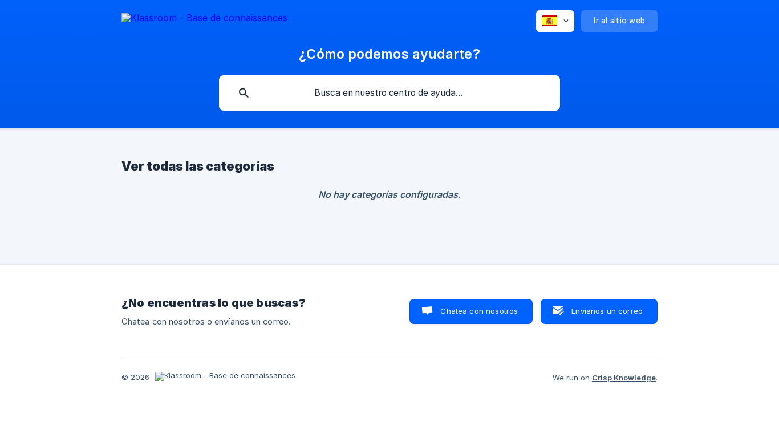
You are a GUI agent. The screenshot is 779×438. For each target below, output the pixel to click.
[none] (204, 19)
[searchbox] (389, 93)
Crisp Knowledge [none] (624, 377)
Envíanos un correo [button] (607, 310)
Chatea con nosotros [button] (479, 310)
